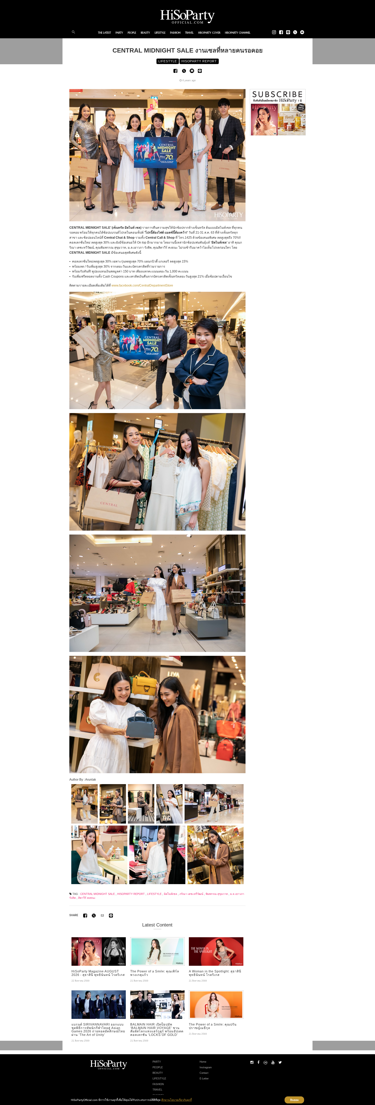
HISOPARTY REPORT (131, 893)
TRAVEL (189, 32)
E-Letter (204, 1078)
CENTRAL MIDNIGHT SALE (97, 893)
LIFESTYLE (160, 32)
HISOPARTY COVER (209, 32)
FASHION (175, 32)
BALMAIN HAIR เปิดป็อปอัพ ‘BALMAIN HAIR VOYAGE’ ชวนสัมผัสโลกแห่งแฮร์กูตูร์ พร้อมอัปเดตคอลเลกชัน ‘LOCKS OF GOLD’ (156, 1029)
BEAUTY (145, 32)
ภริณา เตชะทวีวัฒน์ (191, 893)
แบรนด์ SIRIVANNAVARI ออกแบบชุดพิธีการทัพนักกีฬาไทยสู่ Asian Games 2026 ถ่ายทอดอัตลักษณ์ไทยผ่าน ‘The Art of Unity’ (98, 1029)
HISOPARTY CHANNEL (237, 32)
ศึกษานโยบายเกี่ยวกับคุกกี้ (176, 1099)
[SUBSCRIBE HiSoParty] (278, 112)
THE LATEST (104, 32)
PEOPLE (132, 32)
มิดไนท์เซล (170, 893)
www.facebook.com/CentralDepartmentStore (142, 285)
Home (203, 1061)
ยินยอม (294, 1099)
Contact (204, 1072)
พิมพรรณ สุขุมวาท (217, 893)
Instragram (206, 1067)
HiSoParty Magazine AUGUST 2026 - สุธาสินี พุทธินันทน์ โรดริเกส (98, 973)
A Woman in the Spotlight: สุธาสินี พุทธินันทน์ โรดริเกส (215, 973)
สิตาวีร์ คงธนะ (87, 897)
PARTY (119, 32)
